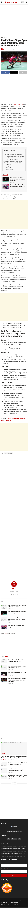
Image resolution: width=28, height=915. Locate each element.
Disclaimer (17, 901)
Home (2, 37)
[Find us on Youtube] (19, 839)
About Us (3, 901)
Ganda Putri (8, 167)
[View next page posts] (15, 687)
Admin (7, 49)
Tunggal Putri (9, 166)
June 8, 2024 (11, 683)
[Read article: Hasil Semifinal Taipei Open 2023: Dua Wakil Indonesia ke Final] (4, 607)
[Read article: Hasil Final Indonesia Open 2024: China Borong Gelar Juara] (4, 674)
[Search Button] (26, 2)
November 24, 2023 (9, 759)
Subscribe (14, 875)
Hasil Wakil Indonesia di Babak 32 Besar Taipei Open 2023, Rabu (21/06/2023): (13, 162)
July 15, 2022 (11, 778)
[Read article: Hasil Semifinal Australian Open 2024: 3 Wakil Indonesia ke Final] (4, 667)
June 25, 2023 (11, 628)
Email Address (4, 868)
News (5, 37)
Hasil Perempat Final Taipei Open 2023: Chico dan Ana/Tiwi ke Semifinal (15, 155)
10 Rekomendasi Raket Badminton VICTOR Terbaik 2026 (13, 846)
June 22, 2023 (11, 622)
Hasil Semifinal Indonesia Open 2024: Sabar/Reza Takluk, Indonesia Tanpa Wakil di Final (17, 680)
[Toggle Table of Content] (22, 151)
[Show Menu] (1, 2)
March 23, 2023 (11, 766)
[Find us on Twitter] (12, 839)
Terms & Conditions (14, 902)
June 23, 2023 (13, 182)
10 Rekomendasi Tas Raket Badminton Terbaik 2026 (13, 853)
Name (2, 863)
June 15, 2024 (11, 669)
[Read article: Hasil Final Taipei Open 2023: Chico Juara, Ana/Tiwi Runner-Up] (6, 186)
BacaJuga (9, 153)
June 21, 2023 (13, 49)
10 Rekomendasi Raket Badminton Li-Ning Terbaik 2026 (13, 848)
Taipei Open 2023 (18, 104)
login (6, 633)
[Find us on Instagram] (8, 839)
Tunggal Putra (9, 164)
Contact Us (10, 901)
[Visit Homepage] (11, 2)
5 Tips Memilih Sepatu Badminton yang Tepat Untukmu (13, 856)
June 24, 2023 (11, 608)
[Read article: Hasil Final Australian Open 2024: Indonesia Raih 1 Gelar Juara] (4, 661)
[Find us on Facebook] (15, 839)
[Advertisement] (14, 20)
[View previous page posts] (13, 687)
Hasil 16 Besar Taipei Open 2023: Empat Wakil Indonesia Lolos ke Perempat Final (17, 619)
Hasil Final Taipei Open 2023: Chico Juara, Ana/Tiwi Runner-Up (14, 158)
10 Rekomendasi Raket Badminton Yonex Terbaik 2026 (13, 851)
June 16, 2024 (11, 663)
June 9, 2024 (11, 675)
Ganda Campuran (9, 169)
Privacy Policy (4, 902)
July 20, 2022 (11, 772)
